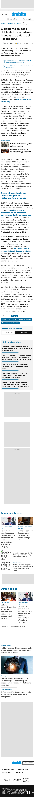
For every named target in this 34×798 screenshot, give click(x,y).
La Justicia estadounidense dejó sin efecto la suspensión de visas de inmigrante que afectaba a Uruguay (16, 357)
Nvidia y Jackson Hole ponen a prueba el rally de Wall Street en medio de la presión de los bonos (15, 384)
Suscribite (24, 332)
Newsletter (28, 763)
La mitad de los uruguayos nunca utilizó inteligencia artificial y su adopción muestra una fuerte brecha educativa (16, 681)
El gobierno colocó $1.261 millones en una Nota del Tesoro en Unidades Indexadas (17, 62)
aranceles (24, 10)
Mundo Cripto (27, 19)
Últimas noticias (12, 19)
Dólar (31, 10)
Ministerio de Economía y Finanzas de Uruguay (16, 319)
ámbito (3, 23)
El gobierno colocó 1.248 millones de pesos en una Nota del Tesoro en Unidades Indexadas (21, 144)
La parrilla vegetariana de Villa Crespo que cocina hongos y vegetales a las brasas (14, 375)
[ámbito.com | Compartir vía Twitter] (24, 43)
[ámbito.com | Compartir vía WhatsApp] (20, 43)
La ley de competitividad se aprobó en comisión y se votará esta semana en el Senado (20, 151)
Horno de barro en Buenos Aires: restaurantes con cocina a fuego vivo (15, 366)
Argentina (19, 773)
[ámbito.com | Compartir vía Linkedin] (27, 43)
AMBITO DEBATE (26, 780)
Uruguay (18, 23)
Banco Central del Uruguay (10, 323)
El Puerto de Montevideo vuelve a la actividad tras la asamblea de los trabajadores (16, 694)
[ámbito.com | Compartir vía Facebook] (22, 43)
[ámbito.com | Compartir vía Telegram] (29, 43)
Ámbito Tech (6, 773)
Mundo (10, 23)
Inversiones (15, 10)
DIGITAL (7, 780)
